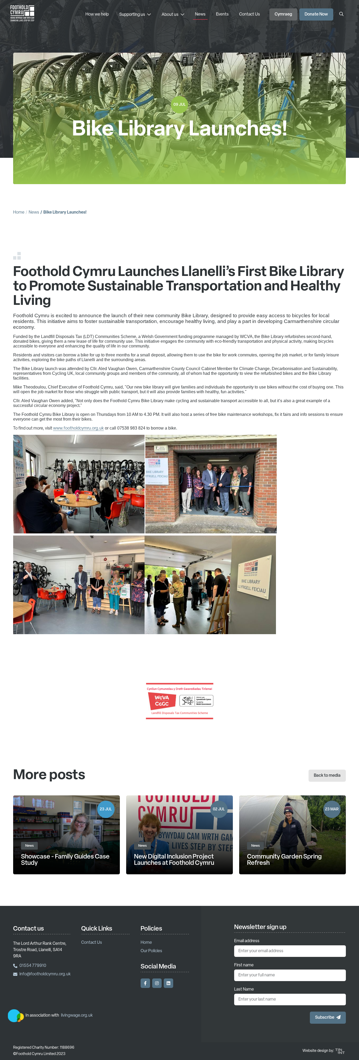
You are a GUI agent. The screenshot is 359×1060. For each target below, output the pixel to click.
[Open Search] (341, 14)
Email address (246, 941)
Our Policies (151, 951)
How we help (97, 14)
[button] (328, 1018)
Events (222, 14)
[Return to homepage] (22, 14)
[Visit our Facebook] (145, 983)
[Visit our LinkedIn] (168, 983)
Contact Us (249, 14)
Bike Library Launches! (64, 212)
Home (18, 212)
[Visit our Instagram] (157, 983)
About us (170, 15)
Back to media (327, 776)
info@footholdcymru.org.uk (45, 974)
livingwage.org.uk (77, 1015)
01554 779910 (32, 966)
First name (244, 965)
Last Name (244, 989)
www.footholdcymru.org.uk (78, 428)
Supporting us (132, 15)
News (200, 14)
